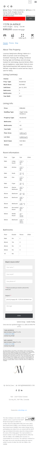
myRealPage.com (22, 410)
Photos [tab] (11, 43)
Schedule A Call (30, 1)
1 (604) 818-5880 (9, 334)
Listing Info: (8, 103)
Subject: (7, 295)
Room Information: (11, 152)
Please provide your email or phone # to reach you (17, 288)
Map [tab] (16, 43)
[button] (16, 390)
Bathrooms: (8, 230)
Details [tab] (5, 43)
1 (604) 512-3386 (9, 344)
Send (19, 315)
